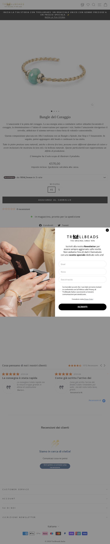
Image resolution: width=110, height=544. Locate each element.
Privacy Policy (88, 299)
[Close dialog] (107, 230)
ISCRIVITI (82, 306)
